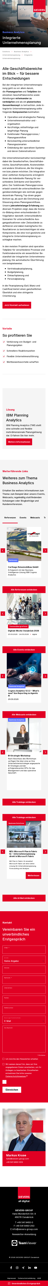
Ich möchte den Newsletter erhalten (22, 1058)
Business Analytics (21, 51)
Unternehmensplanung (11, 55)
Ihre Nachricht (8, 1028)
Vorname (6, 968)
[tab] (10, 518)
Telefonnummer (8, 1008)
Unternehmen (8, 988)
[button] (6, 3)
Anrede (6, 958)
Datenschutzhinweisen (16, 1076)
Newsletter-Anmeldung (24, 1234)
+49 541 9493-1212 (14, 1162)
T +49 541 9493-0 (24, 1222)
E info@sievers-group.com (24, 1229)
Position (6, 998)
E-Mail (6, 948)
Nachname (8, 978)
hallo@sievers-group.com (17, 1158)
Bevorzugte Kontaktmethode (12, 1018)
